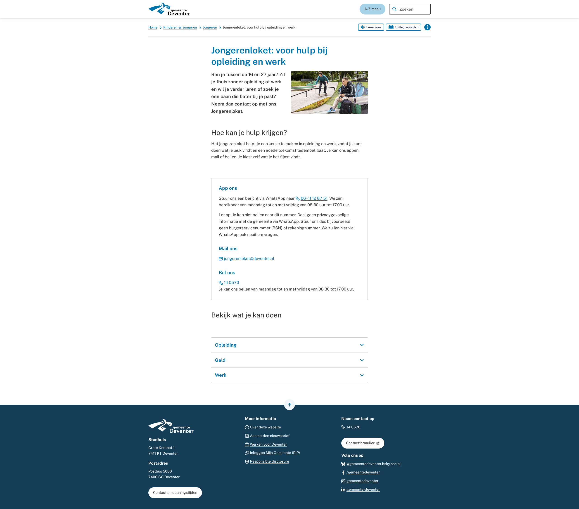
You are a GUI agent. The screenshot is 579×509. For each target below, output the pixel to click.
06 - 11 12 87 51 (314, 198)
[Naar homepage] (169, 9)
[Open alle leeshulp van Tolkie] (427, 27)
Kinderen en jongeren (180, 27)
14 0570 (231, 282)
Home (152, 27)
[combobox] (410, 9)
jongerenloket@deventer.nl (249, 258)
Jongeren (210, 27)
